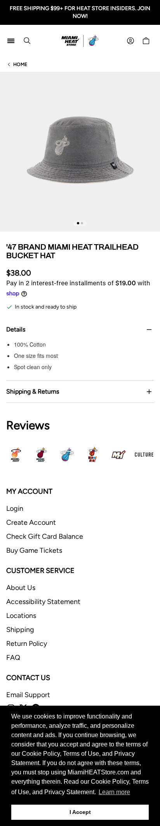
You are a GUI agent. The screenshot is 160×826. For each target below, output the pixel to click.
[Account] (130, 41)
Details (15, 329)
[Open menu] (11, 40)
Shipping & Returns (32, 391)
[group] (80, 152)
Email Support (28, 695)
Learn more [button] (114, 792)
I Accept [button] (80, 812)
